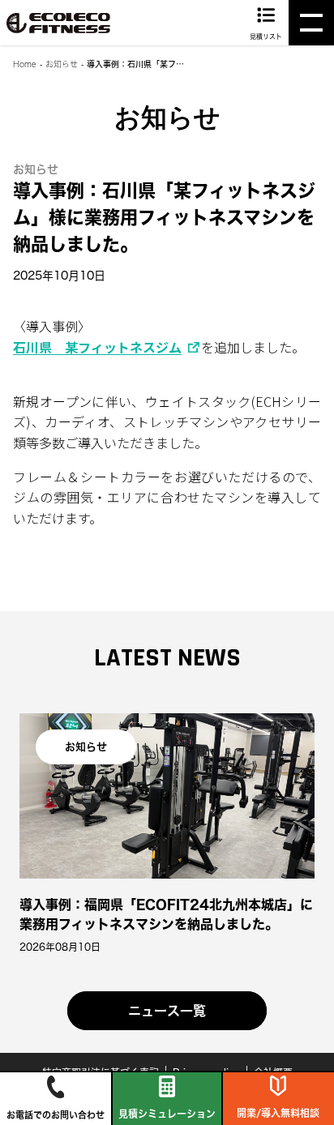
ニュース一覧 (167, 1010)
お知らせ (61, 64)
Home (24, 64)
